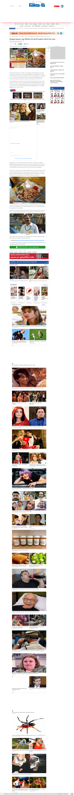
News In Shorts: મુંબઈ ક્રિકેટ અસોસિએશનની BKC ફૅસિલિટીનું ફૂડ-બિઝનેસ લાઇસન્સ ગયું (56, 81)
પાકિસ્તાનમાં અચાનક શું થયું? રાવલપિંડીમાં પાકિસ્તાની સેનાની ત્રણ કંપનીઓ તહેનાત (35, 28)
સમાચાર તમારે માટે (28, 26)
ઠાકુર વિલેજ (39, 85)
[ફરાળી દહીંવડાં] (27, 95)
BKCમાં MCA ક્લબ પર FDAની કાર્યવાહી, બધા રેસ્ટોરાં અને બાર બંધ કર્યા (58, 28)
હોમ (10, 36)
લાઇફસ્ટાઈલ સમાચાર (15, 36)
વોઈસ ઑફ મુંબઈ (44, 26)
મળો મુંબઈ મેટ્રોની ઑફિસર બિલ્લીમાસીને (57, 77)
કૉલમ (33, 26)
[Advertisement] (37, 15)
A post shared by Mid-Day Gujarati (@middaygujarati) (23, 158)
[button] (43, 96)
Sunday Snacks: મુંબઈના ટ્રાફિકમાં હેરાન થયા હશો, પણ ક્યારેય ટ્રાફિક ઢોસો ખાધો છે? (29, 240)
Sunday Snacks (17, 77)
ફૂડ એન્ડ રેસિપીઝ (21, 36)
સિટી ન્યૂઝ (21, 26)
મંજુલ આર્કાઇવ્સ (51, 26)
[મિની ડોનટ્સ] (17, 95)
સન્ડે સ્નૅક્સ (12, 77)
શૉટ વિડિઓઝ (38, 26)
